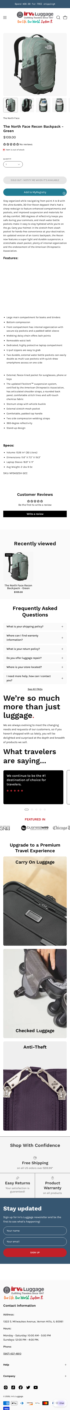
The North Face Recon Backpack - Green (18, 587)
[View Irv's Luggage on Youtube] (35, 1387)
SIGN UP (35, 1252)
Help (6, 1364)
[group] (35, 4)
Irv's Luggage (17, 1396)
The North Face (11, 118)
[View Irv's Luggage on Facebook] (20, 1387)
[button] (58, 17)
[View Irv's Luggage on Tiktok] (13, 1387)
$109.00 (18, 592)
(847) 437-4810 (12, 1353)
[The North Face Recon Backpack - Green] (10, 105)
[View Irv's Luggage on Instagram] (5, 1387)
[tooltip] (64, 193)
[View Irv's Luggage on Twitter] (28, 1387)
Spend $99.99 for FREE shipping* (35, 4)
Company (9, 1376)
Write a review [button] (35, 513)
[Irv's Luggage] (35, 18)
